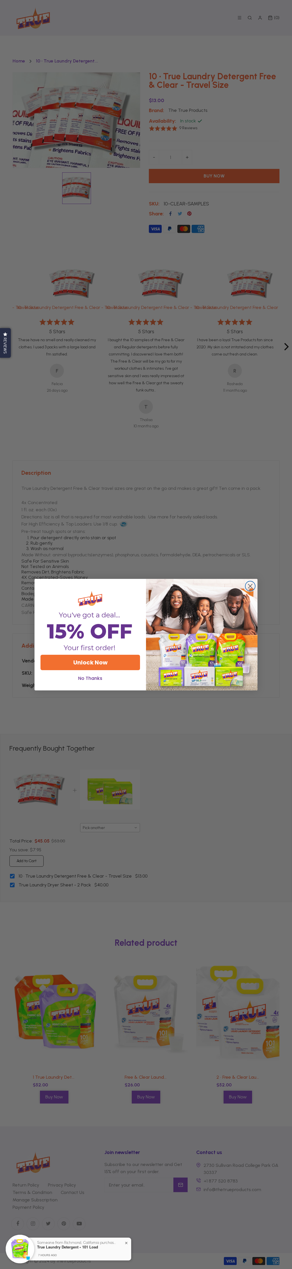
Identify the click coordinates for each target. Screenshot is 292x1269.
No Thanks (90, 678)
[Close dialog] (250, 586)
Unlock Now (90, 662)
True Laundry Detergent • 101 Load (67, 1247)
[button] (5, 343)
